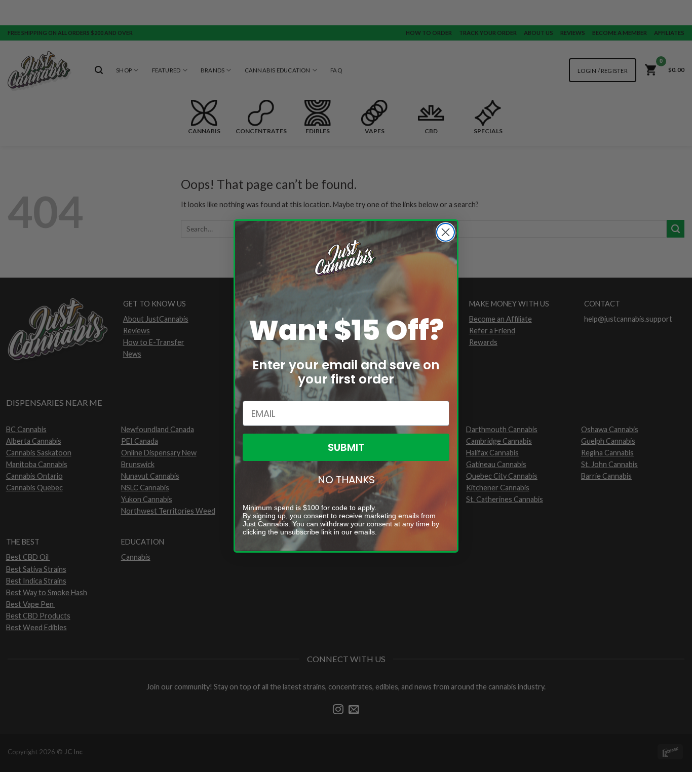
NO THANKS (346, 480)
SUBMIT (346, 447)
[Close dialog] (445, 232)
